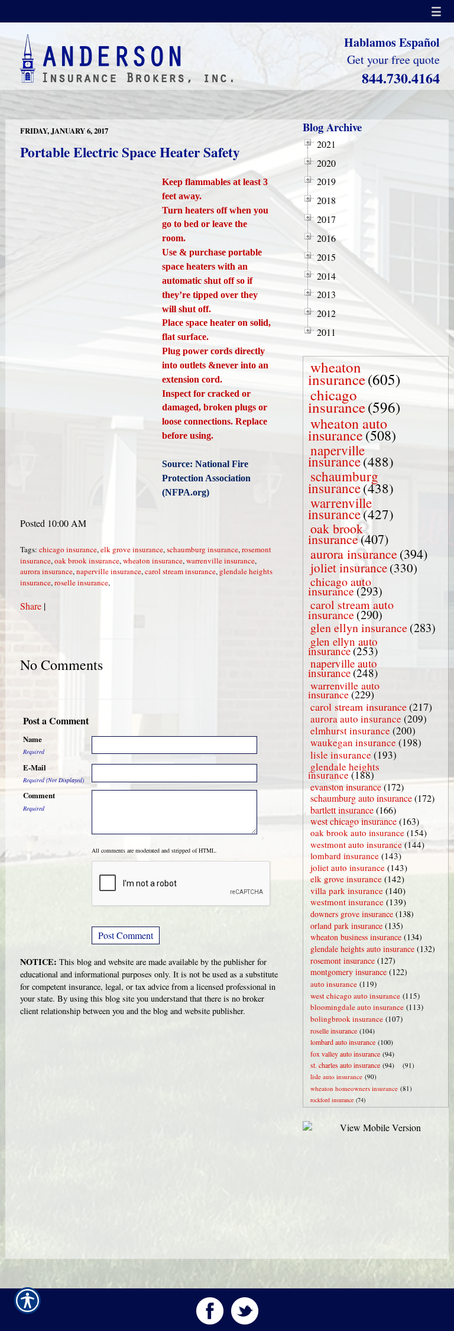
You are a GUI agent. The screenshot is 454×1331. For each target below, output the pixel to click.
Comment (39, 795)
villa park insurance (346, 890)
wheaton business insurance (355, 937)
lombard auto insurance (342, 1042)
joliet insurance (348, 567)
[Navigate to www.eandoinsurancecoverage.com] (400, 1065)
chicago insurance (68, 549)
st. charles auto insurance (345, 1065)
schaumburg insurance (202, 549)
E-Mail (34, 767)
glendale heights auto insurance (362, 948)
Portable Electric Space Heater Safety (130, 152)
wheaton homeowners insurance (354, 1088)
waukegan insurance (353, 742)
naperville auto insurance (342, 668)
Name (32, 739)
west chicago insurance (353, 821)
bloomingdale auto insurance (357, 1007)
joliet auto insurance (347, 867)
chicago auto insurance (339, 587)
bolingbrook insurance (346, 1018)
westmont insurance (347, 902)
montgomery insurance (348, 971)
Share (30, 606)
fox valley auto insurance (345, 1053)
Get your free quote (393, 59)
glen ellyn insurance (358, 628)
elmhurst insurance (350, 730)
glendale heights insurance (344, 771)
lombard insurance (344, 856)
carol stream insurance (180, 571)
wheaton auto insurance (347, 429)
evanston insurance (345, 787)
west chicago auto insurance (355, 995)
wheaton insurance (153, 560)
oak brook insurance (86, 560)
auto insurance (333, 984)
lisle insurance (340, 755)
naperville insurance (108, 571)
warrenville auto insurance (344, 689)
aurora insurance (46, 571)
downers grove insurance (351, 913)
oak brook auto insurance (357, 832)
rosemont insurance (342, 960)
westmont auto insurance (356, 844)
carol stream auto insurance (351, 610)
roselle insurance (81, 582)
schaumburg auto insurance (361, 798)
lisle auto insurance (336, 1076)
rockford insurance (332, 1100)
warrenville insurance (220, 560)
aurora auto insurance (355, 719)
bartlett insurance (342, 810)
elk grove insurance (131, 549)
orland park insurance (346, 925)
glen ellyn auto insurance (343, 646)
